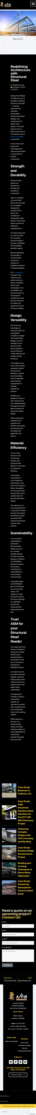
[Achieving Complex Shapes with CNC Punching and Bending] (9, 835)
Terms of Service (4, 1096)
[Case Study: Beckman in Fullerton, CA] (9, 790)
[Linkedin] (20, 1062)
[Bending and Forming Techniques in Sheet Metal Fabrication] (9, 869)
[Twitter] (16, 1062)
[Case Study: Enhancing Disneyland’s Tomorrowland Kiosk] (9, 887)
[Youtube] (25, 1062)
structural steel (16, 137)
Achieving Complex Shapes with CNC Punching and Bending (25, 835)
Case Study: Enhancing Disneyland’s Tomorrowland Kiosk (25, 887)
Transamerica (18, 272)
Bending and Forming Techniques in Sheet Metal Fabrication (25, 869)
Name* (4, 922)
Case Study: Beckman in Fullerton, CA (24, 790)
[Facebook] (11, 1062)
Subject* (5, 939)
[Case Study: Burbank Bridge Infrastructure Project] (9, 852)
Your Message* (7, 947)
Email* (4, 930)
